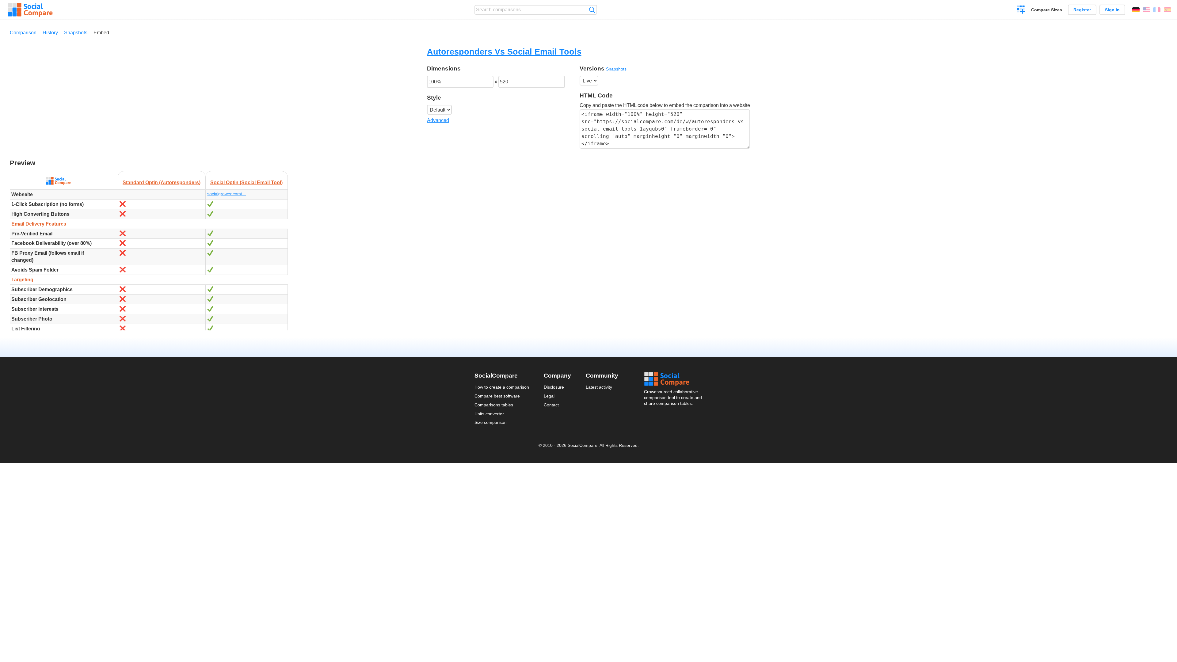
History (50, 32)
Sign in (1112, 9)
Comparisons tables (493, 404)
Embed (101, 32)
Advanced (438, 120)
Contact (551, 404)
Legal (549, 396)
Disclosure (554, 387)
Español (1167, 9)
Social (673, 379)
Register (1082, 9)
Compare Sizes (1046, 9)
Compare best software (497, 396)
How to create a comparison (501, 387)
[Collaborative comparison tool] (30, 10)
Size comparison (490, 422)
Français (1156, 9)
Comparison (23, 32)
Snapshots (75, 32)
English (1146, 9)
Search (592, 10)
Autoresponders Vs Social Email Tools (504, 51)
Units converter (489, 413)
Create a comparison (1021, 10)
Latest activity (599, 387)
